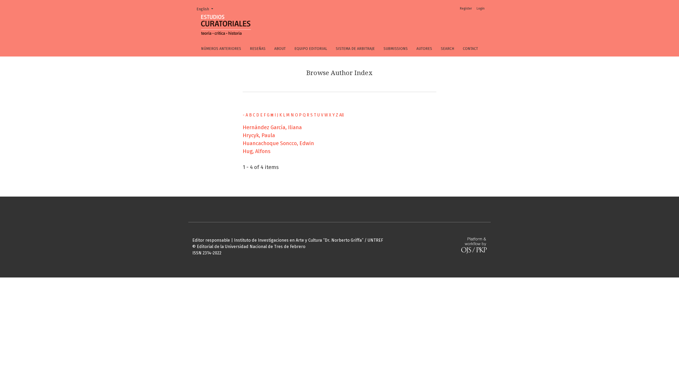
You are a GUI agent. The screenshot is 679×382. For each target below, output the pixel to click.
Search (447, 48)
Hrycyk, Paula (259, 135)
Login (481, 8)
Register (466, 8)
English (206, 9)
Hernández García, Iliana (272, 127)
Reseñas (257, 48)
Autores (424, 48)
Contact (470, 48)
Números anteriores (221, 48)
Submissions (396, 48)
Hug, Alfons (257, 151)
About (280, 48)
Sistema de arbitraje (355, 48)
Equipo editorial (310, 48)
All (341, 115)
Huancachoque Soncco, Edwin (278, 143)
